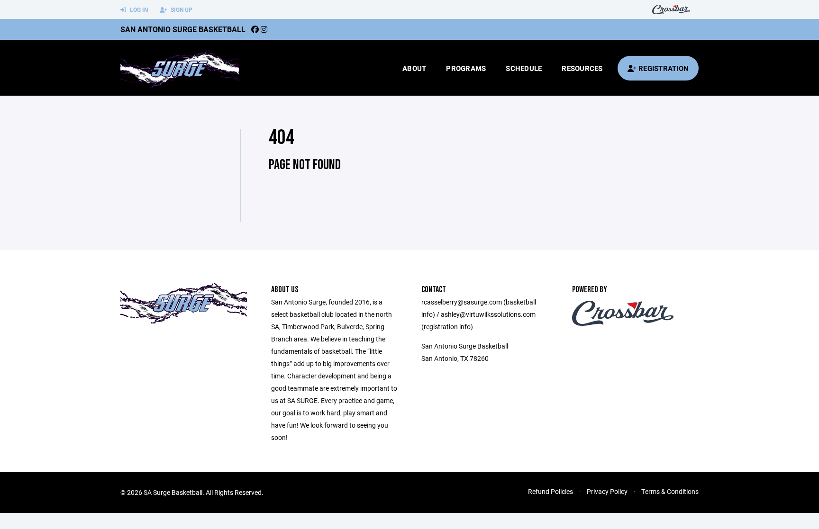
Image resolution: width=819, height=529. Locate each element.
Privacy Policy (607, 491)
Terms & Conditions (670, 491)
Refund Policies (550, 491)
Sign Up (180, 9)
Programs (466, 68)
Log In (138, 9)
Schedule (524, 68)
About (414, 68)
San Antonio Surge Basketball (183, 29)
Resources (582, 68)
